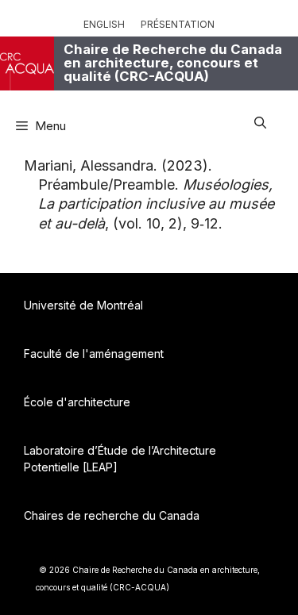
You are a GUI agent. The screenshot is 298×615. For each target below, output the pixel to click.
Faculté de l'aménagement (94, 353)
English (104, 24)
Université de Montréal (83, 305)
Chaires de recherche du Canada (111, 515)
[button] (260, 120)
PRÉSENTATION (178, 24)
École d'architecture (77, 402)
